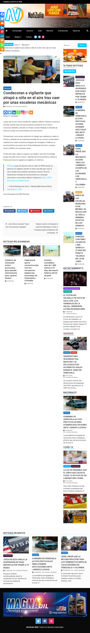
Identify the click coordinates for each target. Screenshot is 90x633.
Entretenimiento (73, 268)
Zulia (40, 31)
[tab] (69, 71)
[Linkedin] (14, 112)
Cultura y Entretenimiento (71, 288)
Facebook (10, 211)
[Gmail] (27, 112)
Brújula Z (18, 37)
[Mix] (2, 40)
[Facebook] (5, 112)
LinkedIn (49, 211)
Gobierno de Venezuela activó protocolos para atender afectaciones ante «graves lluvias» (80, 124)
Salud (7, 37)
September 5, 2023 (14, 189)
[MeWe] (2, 36)
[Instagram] (22, 112)
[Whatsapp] (18, 112)
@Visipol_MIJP (46, 178)
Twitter (23, 211)
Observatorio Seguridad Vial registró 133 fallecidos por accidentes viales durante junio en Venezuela (72, 364)
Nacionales (70, 392)
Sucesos (29, 31)
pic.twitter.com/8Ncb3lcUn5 (18, 181)
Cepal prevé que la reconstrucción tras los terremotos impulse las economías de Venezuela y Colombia (31, 270)
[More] (31, 112)
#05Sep (10, 166)
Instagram (51, 621)
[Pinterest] (2, 32)
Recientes (70, 71)
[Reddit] (2, 23)
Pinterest (36, 211)
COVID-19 (68, 447)
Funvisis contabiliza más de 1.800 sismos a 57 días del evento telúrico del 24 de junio (51, 268)
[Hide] (1, 53)
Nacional (49, 31)
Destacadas (17, 31)
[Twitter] (10, 112)
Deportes (76, 31)
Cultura (29, 37)
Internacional (63, 31)
